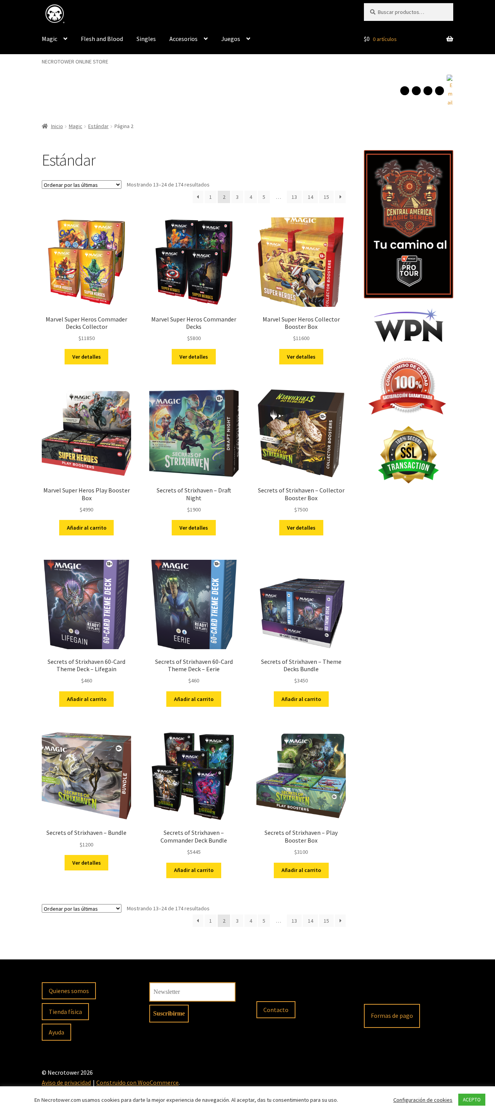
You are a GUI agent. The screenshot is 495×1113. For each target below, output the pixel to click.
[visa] (394, 991)
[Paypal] (373, 991)
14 (310, 196)
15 (326, 196)
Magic (49, 39)
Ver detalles (86, 356)
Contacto (275, 1010)
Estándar (98, 126)
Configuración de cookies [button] (422, 1099)
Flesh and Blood (102, 39)
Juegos (230, 39)
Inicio (57, 126)
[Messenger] (427, 90)
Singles (146, 39)
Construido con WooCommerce (137, 1082)
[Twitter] (439, 90)
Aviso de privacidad (66, 1082)
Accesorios (183, 39)
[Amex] (435, 991)
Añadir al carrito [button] (86, 527)
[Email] (449, 91)
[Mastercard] (414, 991)
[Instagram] (416, 90)
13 (294, 196)
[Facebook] (404, 90)
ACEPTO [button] (472, 1099)
